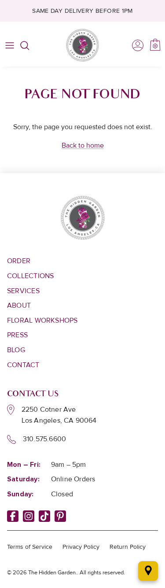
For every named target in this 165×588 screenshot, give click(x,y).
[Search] (29, 45)
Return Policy (128, 547)
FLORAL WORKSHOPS (42, 320)
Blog (16, 350)
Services (23, 291)
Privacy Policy (80, 547)
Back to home (83, 145)
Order (18, 261)
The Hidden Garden (52, 572)
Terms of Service (29, 547)
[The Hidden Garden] (82, 45)
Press (17, 335)
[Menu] (9, 45)
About (19, 305)
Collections (30, 276)
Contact (23, 365)
